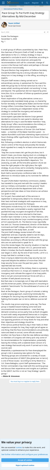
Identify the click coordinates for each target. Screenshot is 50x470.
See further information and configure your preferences (24, 454)
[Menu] (3, 2)
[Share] (44, 32)
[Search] (47, 2)
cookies (19, 447)
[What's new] (42, 2)
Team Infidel (14, 23)
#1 (48, 32)
